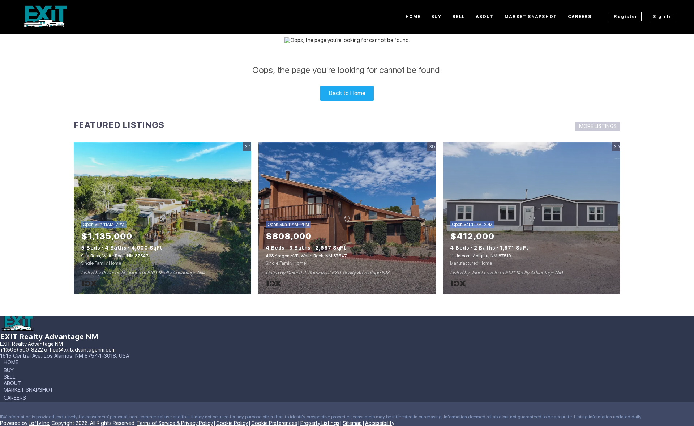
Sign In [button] (662, 16)
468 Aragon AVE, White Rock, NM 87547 (306, 256)
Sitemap (352, 423)
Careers (580, 16)
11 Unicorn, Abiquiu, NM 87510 (480, 256)
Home (413, 16)
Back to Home (347, 93)
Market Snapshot (531, 16)
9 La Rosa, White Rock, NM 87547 (115, 256)
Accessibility (379, 423)
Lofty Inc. (39, 423)
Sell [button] (458, 16)
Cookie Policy (232, 423)
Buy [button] (436, 16)
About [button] (485, 16)
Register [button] (626, 16)
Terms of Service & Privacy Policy (175, 423)
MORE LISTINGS (598, 126)
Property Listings (319, 423)
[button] (13, 364)
